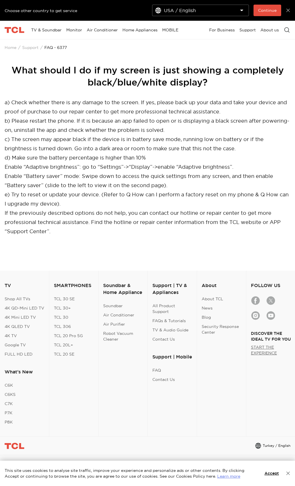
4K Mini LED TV (20, 317)
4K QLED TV (17, 326)
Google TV (15, 345)
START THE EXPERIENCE (264, 350)
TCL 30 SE (64, 298)
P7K (8, 412)
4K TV (11, 335)
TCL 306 (62, 326)
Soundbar (113, 305)
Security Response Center (220, 329)
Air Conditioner (118, 315)
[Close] (288, 473)
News (207, 308)
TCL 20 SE (64, 354)
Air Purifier (114, 324)
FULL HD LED (19, 354)
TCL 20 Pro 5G (68, 335)
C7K (9, 403)
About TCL (212, 298)
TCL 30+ (62, 308)
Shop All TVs (17, 298)
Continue (267, 10)
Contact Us (163, 339)
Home (10, 47)
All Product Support (163, 308)
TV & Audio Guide (170, 330)
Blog (206, 317)
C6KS (10, 394)
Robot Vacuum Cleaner (118, 336)
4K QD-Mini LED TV (24, 308)
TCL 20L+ (63, 345)
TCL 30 (61, 317)
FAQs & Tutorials (169, 320)
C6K (9, 385)
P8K (9, 422)
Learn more (228, 476)
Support (30, 47)
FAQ (156, 370)
